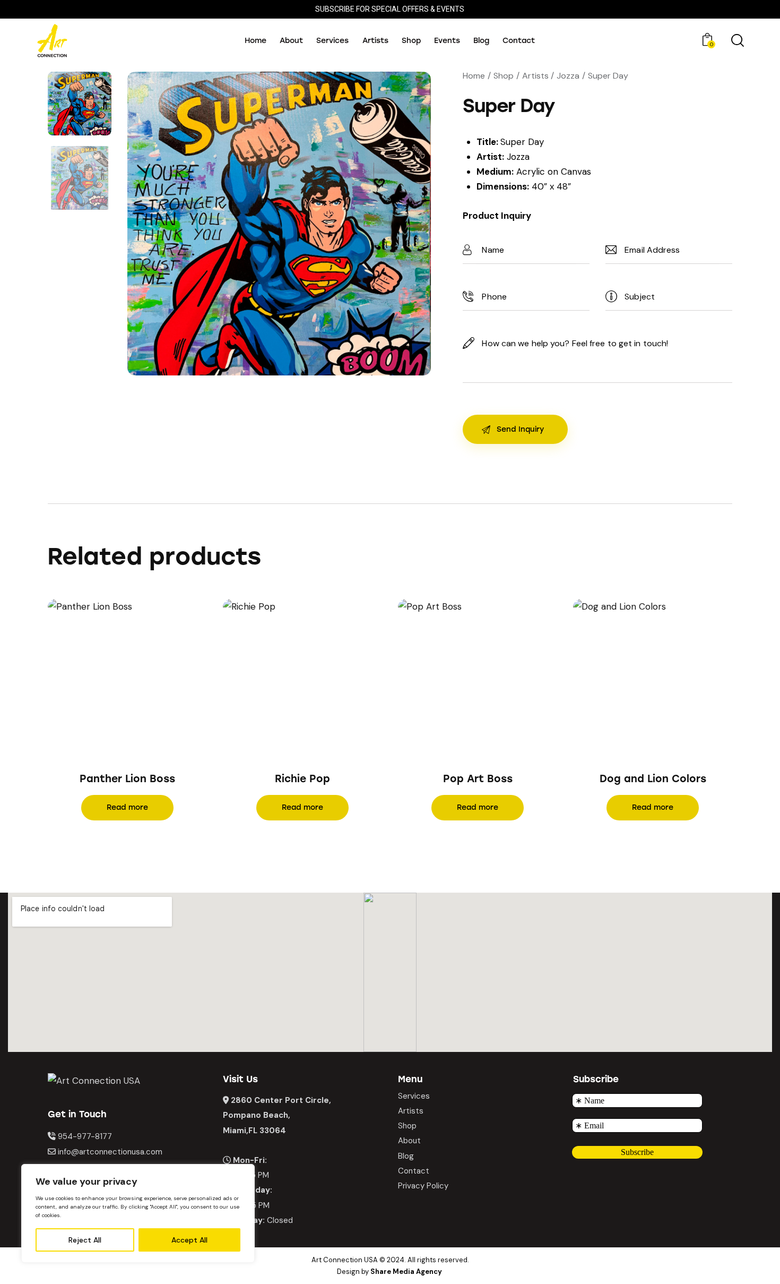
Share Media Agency (406, 1271)
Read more (127, 807)
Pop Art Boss (478, 779)
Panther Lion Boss (127, 779)
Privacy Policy (423, 1185)
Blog (406, 1156)
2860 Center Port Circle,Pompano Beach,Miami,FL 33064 (277, 1115)
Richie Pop (302, 779)
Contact (413, 1171)
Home (474, 75)
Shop (503, 75)
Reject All (84, 1240)
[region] (138, 1213)
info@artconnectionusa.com (110, 1151)
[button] (112, 678)
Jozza (568, 75)
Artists (535, 75)
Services (414, 1096)
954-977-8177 (85, 1136)
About (409, 1140)
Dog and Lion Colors (653, 779)
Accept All (189, 1240)
